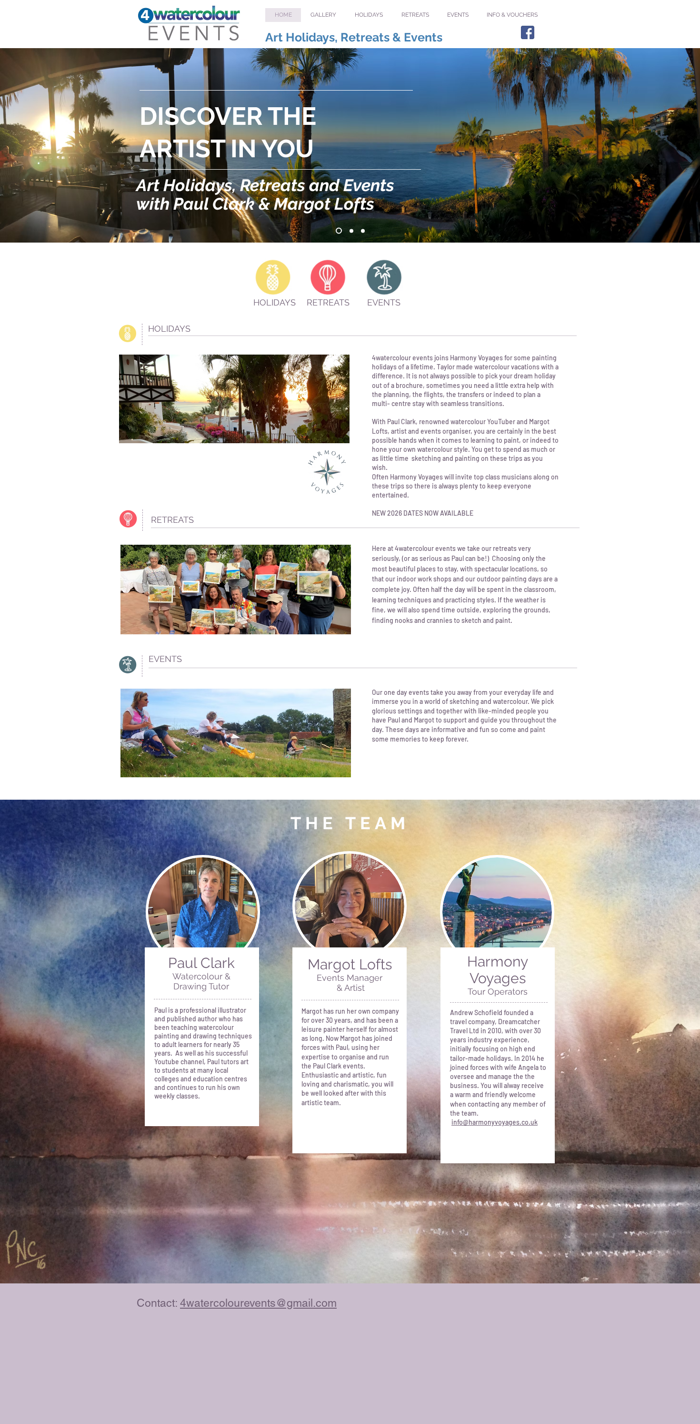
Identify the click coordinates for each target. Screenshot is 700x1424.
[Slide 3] (363, 231)
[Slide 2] (350, 231)
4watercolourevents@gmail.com (258, 1303)
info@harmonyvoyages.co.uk (494, 1122)
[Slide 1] (338, 231)
